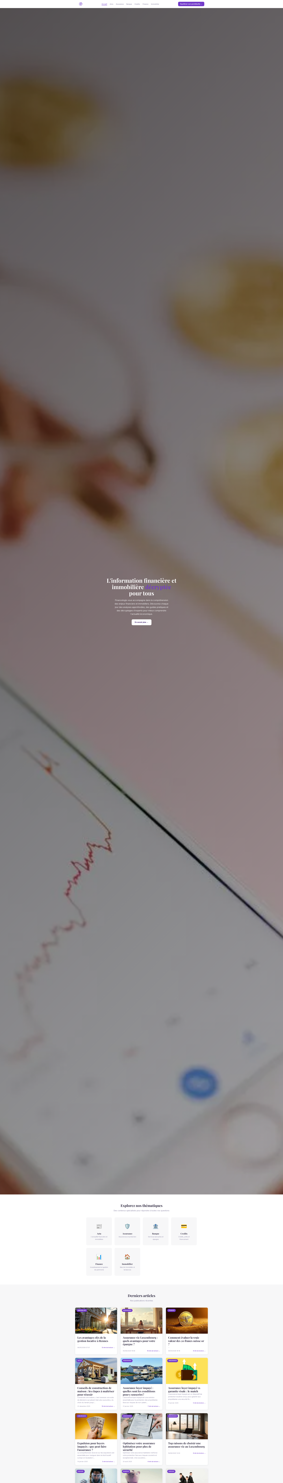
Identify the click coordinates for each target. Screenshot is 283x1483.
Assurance (120, 4)
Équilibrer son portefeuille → (191, 4)
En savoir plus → (141, 622)
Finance (145, 4)
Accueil (104, 4)
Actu (111, 4)
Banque (129, 4)
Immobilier (155, 4)
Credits (137, 4)
